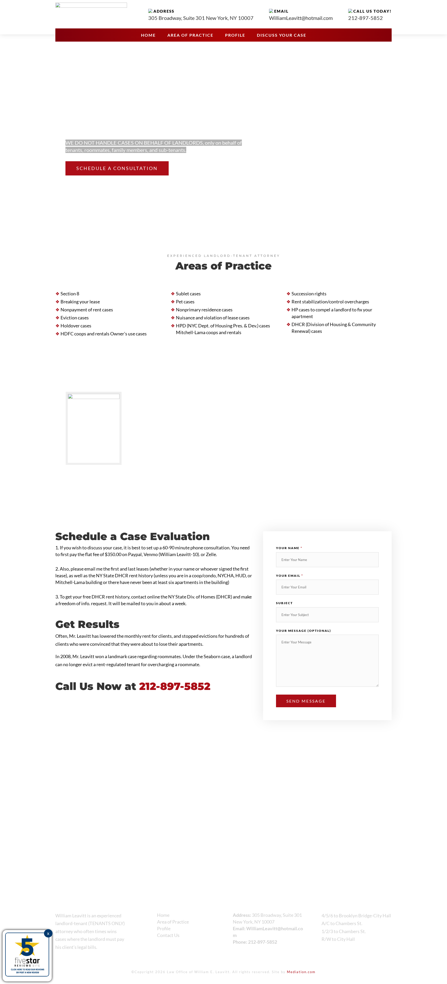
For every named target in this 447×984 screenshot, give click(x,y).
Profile (235, 35)
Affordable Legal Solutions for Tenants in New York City (153, 110)
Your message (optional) (303, 631)
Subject (284, 603)
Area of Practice (190, 35)
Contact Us (168, 935)
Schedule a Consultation (117, 168)
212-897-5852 (262, 942)
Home (148, 35)
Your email (289, 576)
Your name (289, 548)
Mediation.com (301, 972)
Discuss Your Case (281, 35)
